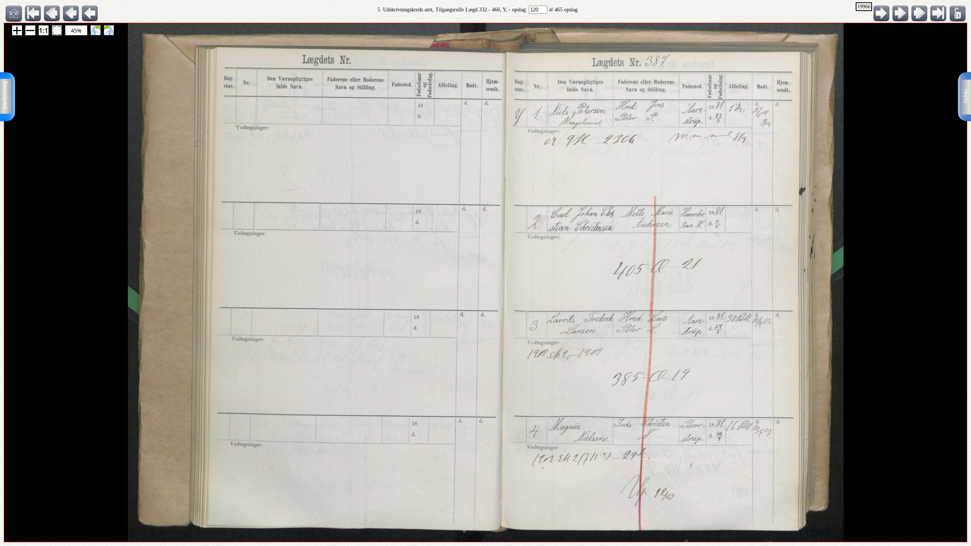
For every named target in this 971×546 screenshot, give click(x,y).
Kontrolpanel (5, 95)
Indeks (965, 96)
